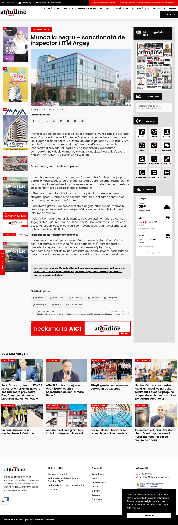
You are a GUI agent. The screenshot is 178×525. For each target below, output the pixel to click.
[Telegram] (61, 121)
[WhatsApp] (40, 121)
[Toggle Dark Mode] (3, 501)
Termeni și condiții (57, 474)
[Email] (75, 121)
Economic (171, 8)
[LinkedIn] (54, 121)
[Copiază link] (82, 121)
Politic (105, 8)
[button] (154, 66)
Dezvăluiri (121, 8)
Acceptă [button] (149, 515)
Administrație (86, 8)
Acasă (48, 8)
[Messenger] (68, 121)
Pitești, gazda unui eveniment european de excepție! (129, 2)
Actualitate (64, 8)
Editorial (154, 8)
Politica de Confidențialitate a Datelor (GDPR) (64, 480)
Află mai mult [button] (134, 508)
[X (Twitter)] (47, 121)
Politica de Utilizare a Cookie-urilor (66, 485)
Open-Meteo (157, 253)
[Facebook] (33, 121)
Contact (169, 14)
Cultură (137, 8)
